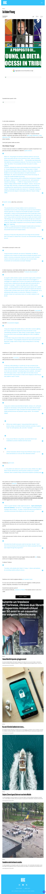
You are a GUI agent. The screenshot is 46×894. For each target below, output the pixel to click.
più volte (29, 135)
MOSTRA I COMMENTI (23, 596)
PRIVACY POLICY (19, 888)
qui (36, 557)
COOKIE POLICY (27, 888)
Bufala (3, 656)
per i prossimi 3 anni (27, 579)
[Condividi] (33, 16)
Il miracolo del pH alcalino (30, 271)
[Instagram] (19, 885)
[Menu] (42, 2)
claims (30, 407)
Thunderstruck (5, 16)
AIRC (9, 137)
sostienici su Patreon (20, 589)
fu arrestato (16, 357)
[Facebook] (23, 885)
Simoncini (14, 483)
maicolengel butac (5, 665)
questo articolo (28, 150)
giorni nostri (11, 462)
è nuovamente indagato (13, 322)
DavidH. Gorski (7, 202)
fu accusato (38, 310)
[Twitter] (26, 885)
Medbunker (35, 135)
